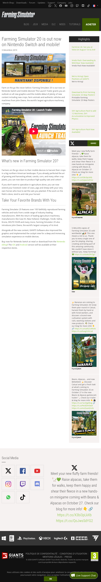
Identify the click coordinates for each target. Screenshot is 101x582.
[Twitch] (77, 5)
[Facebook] (60, 5)
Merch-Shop (8, 2)
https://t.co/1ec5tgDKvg (82, 403)
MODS (62, 24)
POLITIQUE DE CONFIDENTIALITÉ (41, 553)
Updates (41, 2)
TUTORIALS (74, 24)
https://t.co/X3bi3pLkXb (82, 177)
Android (23, 244)
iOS (13, 244)
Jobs (70, 2)
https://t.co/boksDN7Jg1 (85, 254)
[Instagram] (72, 5)
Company (61, 2)
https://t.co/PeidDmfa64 (82, 405)
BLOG (26, 24)
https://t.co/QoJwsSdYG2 (82, 180)
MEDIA (45, 24)
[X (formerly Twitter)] (55, 5)
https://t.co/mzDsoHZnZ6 (83, 408)
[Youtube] (66, 5)
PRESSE (68, 556)
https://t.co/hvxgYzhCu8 (82, 331)
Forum (32, 2)
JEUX (35, 24)
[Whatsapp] (50, 5)
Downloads (21, 2)
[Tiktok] (88, 5)
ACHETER (91, 24)
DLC (54, 24)
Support (51, 2)
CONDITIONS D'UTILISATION (73, 553)
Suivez (93, 143)
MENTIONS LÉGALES (52, 556)
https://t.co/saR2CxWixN (85, 328)
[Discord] (83, 5)
